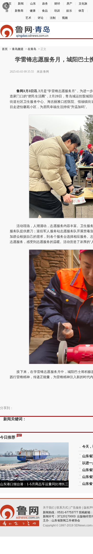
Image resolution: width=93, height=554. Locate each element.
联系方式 (62, 507)
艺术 (28, 18)
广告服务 (76, 507)
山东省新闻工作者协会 (66, 520)
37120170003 (66, 516)
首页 (5, 49)
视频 (65, 18)
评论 (40, 18)
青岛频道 (17, 49)
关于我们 (48, 507)
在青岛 (32, 49)
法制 (53, 18)
